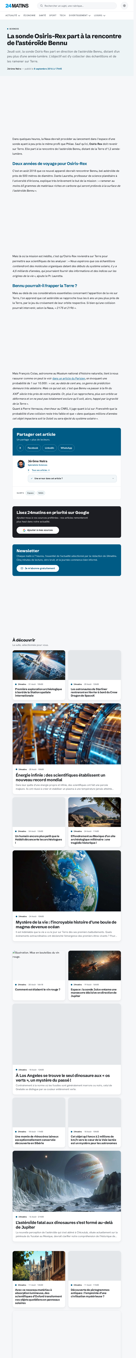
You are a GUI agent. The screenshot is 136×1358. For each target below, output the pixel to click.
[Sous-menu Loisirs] (104, 15)
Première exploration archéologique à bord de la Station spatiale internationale (38, 692)
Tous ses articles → (41, 470)
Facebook (33, 447)
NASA (40, 493)
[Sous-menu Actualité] (19, 15)
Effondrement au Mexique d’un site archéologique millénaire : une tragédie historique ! (93, 839)
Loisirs (98, 15)
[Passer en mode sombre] (124, 5)
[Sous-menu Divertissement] (90, 15)
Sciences (14, 29)
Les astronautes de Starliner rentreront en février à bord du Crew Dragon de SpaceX (94, 692)
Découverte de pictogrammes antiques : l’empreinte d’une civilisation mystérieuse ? (90, 1293)
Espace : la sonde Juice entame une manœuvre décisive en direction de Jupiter (94, 993)
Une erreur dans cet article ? (48, 478)
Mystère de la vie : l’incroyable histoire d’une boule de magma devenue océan (66, 924)
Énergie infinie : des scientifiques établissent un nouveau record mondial (60, 777)
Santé (42, 15)
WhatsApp (66, 447)
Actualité (11, 15)
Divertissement (78, 15)
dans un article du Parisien (68, 378)
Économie (29, 15)
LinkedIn (49, 447)
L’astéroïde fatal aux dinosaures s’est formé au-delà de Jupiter (64, 1225)
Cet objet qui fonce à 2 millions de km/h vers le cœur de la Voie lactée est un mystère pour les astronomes (94, 1140)
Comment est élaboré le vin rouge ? (37, 989)
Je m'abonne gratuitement (40, 568)
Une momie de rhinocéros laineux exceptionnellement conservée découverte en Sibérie (36, 1140)
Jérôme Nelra (14, 68)
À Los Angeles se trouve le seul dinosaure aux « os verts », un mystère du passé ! (63, 1078)
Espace (30, 493)
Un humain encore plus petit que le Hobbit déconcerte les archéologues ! (38, 839)
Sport (52, 15)
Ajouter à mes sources (40, 530)
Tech (63, 15)
